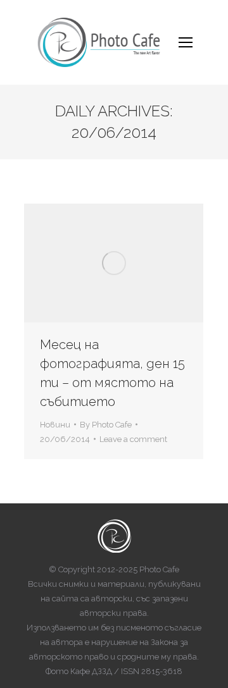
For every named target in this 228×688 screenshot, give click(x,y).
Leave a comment (133, 439)
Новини (55, 424)
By (106, 424)
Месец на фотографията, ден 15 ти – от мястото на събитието (112, 373)
